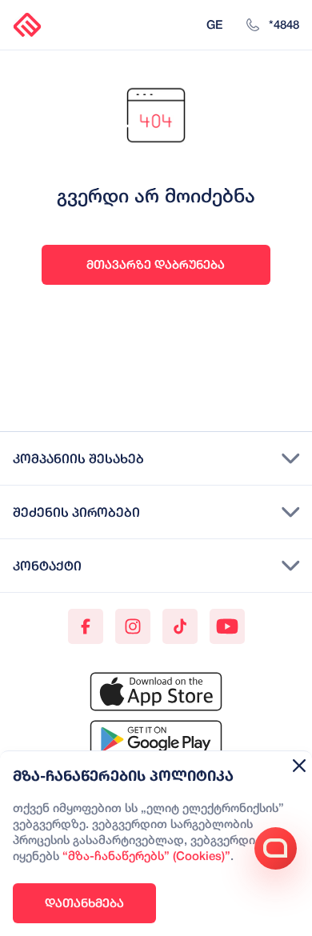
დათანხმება (84, 902)
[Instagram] (132, 626)
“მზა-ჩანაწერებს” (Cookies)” (146, 856)
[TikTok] (180, 626)
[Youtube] (227, 626)
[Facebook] (85, 626)
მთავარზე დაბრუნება (155, 264)
